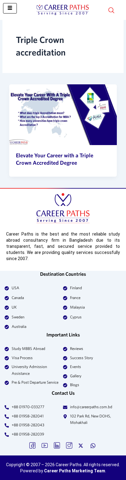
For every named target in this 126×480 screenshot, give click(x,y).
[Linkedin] (57, 445)
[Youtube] (45, 445)
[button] (100, 11)
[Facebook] (32, 445)
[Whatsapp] (94, 445)
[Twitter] (81, 445)
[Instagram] (69, 445)
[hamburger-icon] (10, 8)
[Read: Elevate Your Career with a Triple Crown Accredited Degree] (63, 114)
